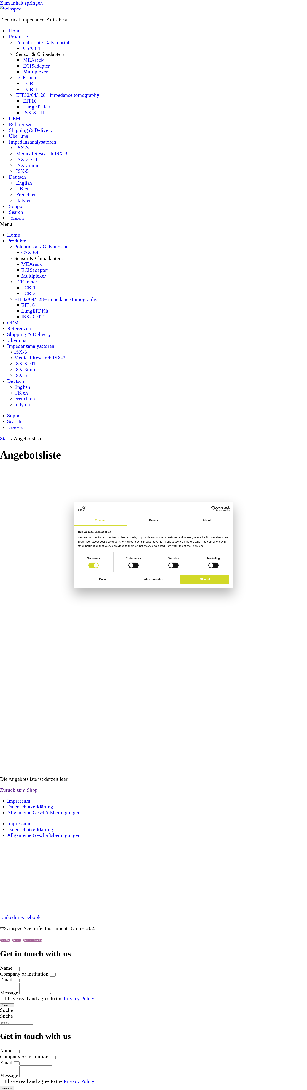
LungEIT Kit (36, 107)
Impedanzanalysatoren (32, 142)
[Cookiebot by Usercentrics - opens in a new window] (214, 508)
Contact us (17, 218)
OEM (14, 118)
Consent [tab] (100, 520)
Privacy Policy (79, 998)
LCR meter (27, 77)
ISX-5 (22, 171)
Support (17, 206)
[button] (153, 224)
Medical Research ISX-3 (41, 153)
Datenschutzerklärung (30, 806)
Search (16, 212)
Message (9, 992)
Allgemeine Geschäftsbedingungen (43, 812)
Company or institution (25, 974)
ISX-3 (22, 147)
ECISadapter (36, 66)
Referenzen (21, 124)
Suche (6, 1010)
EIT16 (30, 101)
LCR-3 (30, 89)
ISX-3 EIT (34, 112)
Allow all (204, 579)
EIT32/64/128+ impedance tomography (57, 95)
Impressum (18, 801)
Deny (102, 579)
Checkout (16, 940)
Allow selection (153, 579)
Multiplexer (35, 71)
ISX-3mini (27, 165)
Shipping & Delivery (31, 130)
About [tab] (207, 520)
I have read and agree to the (49, 998)
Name (7, 968)
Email (7, 979)
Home (15, 30)
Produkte (18, 36)
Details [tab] (153, 520)
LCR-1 (30, 83)
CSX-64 (31, 48)
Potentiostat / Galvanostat (42, 42)
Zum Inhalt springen (21, 3)
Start (5, 438)
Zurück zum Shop (19, 790)
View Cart (5, 940)
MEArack (33, 60)
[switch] (133, 565)
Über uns (18, 136)
